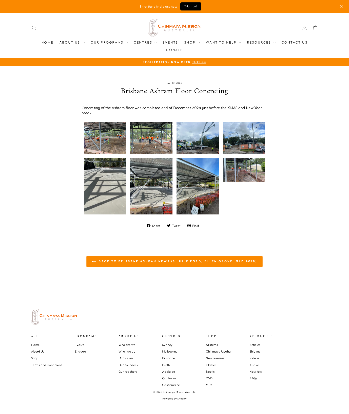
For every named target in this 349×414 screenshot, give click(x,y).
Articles (254, 345)
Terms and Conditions (46, 365)
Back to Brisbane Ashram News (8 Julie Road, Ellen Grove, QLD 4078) (177, 261)
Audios (254, 365)
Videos (254, 358)
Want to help (222, 42)
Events (170, 42)
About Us (70, 42)
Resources (259, 42)
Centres (143, 42)
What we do (127, 351)
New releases (215, 358)
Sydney (167, 345)
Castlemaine (171, 385)
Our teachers (128, 371)
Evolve (79, 345)
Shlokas (254, 351)
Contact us (295, 42)
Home (47, 42)
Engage (80, 351)
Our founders (128, 365)
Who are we (127, 345)
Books (210, 371)
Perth (166, 365)
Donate (174, 50)
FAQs (253, 378)
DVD (209, 378)
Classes (211, 365)
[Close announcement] (341, 6)
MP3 (209, 385)
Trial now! (190, 6)
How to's (255, 371)
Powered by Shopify (174, 398)
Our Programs (108, 42)
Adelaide (168, 371)
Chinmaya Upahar (219, 351)
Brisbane (168, 358)
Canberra (169, 378)
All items (212, 345)
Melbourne (170, 351)
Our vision (126, 358)
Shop (190, 42)
